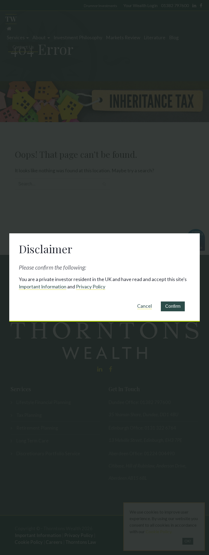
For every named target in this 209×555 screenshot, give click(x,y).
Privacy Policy (90, 286)
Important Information (42, 286)
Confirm (172, 306)
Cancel (144, 306)
